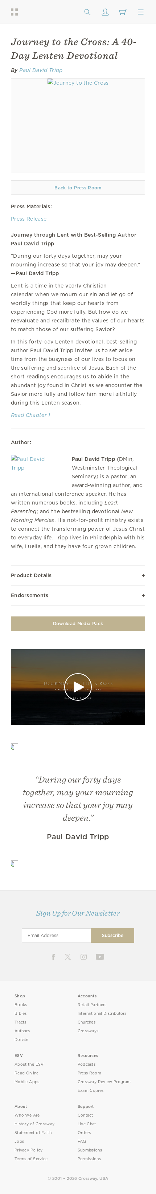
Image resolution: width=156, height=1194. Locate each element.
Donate (22, 1039)
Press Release (28, 219)
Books (21, 1004)
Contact (85, 1115)
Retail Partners (92, 1004)
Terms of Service (31, 1159)
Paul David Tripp (40, 70)
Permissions (89, 1159)
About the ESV (29, 1064)
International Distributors (102, 1013)
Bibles (21, 1013)
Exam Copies (91, 1090)
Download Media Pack (78, 623)
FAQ (82, 1141)
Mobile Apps (27, 1082)
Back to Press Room (77, 187)
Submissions (90, 1150)
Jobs (19, 1141)
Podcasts (86, 1064)
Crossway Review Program (104, 1082)
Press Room (89, 1073)
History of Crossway (34, 1124)
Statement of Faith (33, 1132)
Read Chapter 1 (30, 415)
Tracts (20, 1022)
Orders (84, 1132)
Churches (86, 1022)
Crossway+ (88, 1031)
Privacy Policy (29, 1150)
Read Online (27, 1073)
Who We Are (27, 1115)
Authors (22, 1031)
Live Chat (87, 1124)
